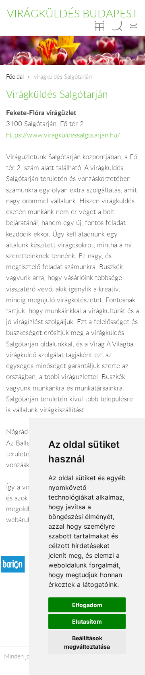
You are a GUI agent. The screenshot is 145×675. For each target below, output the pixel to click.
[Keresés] (117, 26)
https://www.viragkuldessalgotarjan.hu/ (63, 135)
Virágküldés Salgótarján (57, 94)
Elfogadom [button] (87, 604)
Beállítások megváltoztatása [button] (87, 642)
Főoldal (15, 76)
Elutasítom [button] (87, 621)
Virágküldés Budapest (72, 13)
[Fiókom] (133, 26)
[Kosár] (99, 26)
